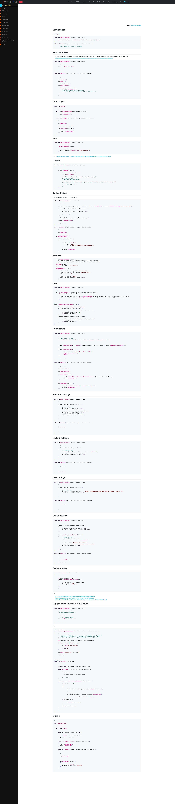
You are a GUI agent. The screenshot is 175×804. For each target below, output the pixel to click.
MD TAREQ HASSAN (136, 25)
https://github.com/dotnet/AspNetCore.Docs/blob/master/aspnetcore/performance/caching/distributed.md (81, 599)
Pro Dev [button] (99, 2)
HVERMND (9, 2)
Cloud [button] (72, 2)
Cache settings (5, 37)
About (121, 2)
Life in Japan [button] (115, 2)
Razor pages (5, 13)
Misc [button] (94, 2)
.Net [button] (90, 2)
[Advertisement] (97, 13)
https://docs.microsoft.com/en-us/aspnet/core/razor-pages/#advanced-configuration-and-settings (84, 156)
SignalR (3, 44)
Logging (3, 16)
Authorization (5, 22)
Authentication (5, 19)
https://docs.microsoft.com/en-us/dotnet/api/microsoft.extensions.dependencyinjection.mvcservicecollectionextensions (84, 58)
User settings (5, 31)
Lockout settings (5, 28)
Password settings (6, 25)
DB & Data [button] (78, 2)
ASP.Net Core (8, 5)
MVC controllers (5, 11)
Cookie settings (5, 34)
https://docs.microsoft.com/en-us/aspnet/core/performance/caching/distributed (74, 598)
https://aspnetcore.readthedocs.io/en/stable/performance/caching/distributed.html (75, 596)
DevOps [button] (85, 2)
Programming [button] (106, 2)
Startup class (5, 8)
